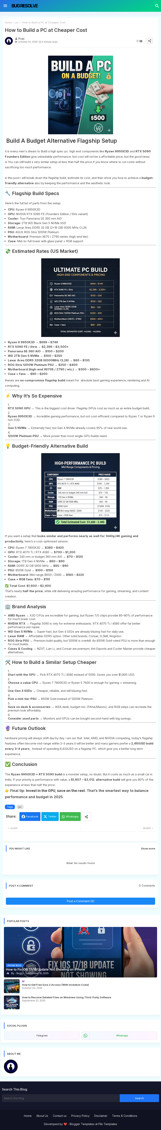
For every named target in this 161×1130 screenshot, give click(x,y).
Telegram (42, 1035)
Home (8, 22)
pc (17, 22)
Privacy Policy (80, 1115)
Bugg (24, 1061)
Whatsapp (72, 816)
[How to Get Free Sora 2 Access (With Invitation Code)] (12, 986)
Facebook (32, 816)
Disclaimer (100, 1115)
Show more (148, 848)
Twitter (52, 816)
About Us (42, 1115)
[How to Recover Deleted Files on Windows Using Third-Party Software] (12, 1002)
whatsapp (122, 1035)
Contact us (60, 1115)
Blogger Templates (82, 1124)
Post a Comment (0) (80, 901)
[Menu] (5, 6)
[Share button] (86, 816)
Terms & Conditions (124, 1115)
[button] (157, 6)
